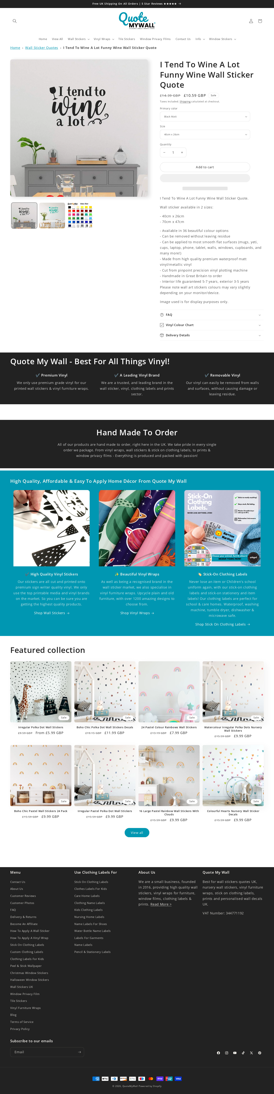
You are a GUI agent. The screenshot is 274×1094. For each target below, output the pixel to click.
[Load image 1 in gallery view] (24, 216)
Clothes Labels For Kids (90, 889)
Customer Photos (22, 903)
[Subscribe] (79, 1052)
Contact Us (17, 882)
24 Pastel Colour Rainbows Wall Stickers (169, 727)
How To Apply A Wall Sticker (30, 931)
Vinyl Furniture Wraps (25, 1008)
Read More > (160, 904)
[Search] (14, 21)
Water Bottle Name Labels (92, 931)
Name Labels (83, 945)
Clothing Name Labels (89, 903)
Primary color (169, 108)
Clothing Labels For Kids (27, 959)
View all (137, 832)
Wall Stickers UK (21, 987)
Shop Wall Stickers (49, 613)
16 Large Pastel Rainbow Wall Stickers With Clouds (169, 812)
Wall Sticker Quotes (41, 47)
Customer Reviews (23, 896)
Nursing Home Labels (89, 917)
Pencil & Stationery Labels (92, 952)
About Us (16, 889)
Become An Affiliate (24, 924)
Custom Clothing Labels (26, 952)
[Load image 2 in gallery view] (52, 216)
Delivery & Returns (23, 917)
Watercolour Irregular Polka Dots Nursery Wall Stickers (233, 729)
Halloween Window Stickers (29, 980)
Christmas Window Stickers (29, 973)
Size (162, 126)
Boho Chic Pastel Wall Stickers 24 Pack (40, 811)
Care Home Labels (87, 896)
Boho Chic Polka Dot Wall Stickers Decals (105, 727)
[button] (205, 179)
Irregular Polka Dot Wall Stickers (40, 727)
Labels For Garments (88, 938)
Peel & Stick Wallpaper (26, 966)
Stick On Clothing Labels (27, 945)
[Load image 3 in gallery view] (80, 216)
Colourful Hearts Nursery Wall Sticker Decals (233, 812)
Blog (13, 1015)
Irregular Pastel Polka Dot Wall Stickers (105, 811)
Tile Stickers (18, 1001)
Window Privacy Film (25, 994)
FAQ (13, 910)
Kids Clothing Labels (88, 910)
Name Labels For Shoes (90, 924)
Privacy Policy (20, 1029)
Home (15, 47)
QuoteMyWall (130, 1086)
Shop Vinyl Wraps (135, 613)
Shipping (185, 101)
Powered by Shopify (150, 1086)
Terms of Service (22, 1022)
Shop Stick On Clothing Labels (220, 624)
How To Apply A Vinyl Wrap (29, 938)
